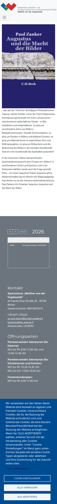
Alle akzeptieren (27, 496)
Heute (23, 231)
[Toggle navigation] (4, 17)
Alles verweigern (27, 487)
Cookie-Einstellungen (27, 478)
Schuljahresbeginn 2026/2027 (34, 245)
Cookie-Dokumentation (17, 468)
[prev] (10, 231)
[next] (15, 231)
